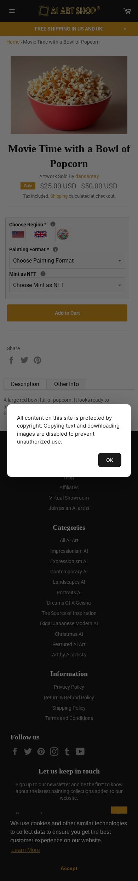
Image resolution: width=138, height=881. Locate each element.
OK (109, 460)
